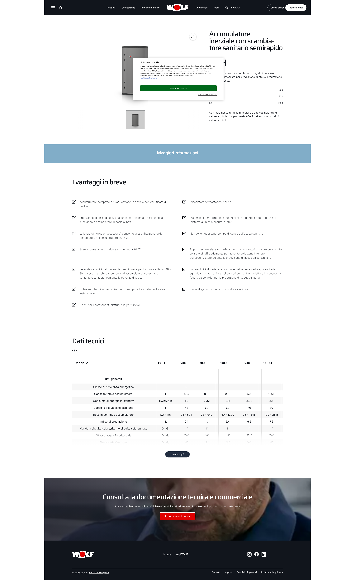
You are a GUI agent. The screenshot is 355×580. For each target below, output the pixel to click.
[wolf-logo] (177, 7)
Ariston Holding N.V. (99, 572)
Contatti (216, 572)
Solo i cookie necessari (207, 95)
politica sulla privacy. (149, 78)
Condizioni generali (247, 572)
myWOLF (182, 554)
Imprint (228, 572)
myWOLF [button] (235, 7)
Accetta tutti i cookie (178, 88)
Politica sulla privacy (272, 572)
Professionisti (296, 7)
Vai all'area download (180, 516)
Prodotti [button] (111, 7)
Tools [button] (216, 7)
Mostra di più (177, 454)
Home (167, 554)
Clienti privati (278, 7)
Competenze (128, 7)
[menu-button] (53, 7)
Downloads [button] (202, 7)
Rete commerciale (150, 7)
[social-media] (249, 554)
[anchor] (60, 7)
